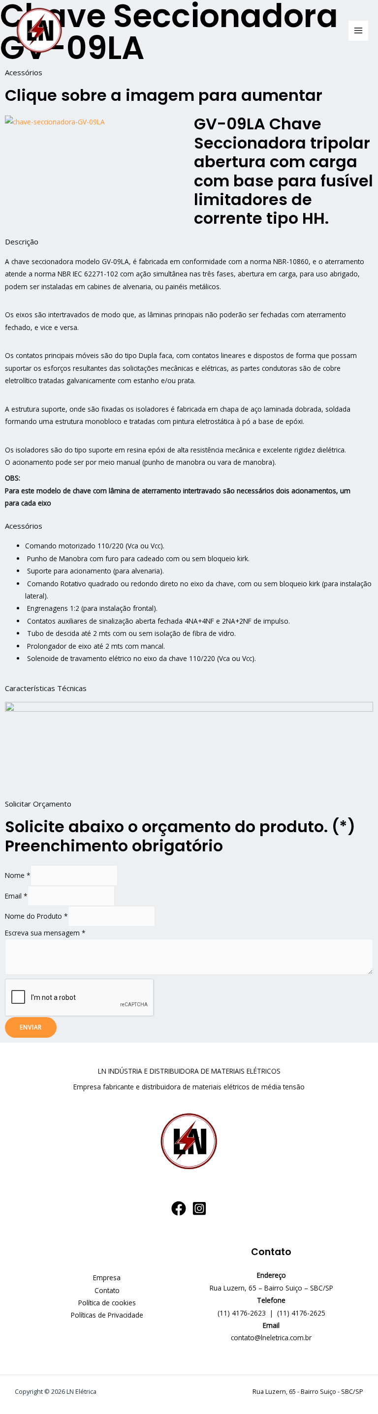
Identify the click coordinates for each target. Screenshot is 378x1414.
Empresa (107, 1277)
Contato (107, 1290)
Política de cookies (107, 1302)
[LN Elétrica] (39, 31)
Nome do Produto (36, 916)
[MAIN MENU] (358, 31)
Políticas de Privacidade (107, 1315)
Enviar (31, 1027)
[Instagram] (199, 1208)
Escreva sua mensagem (45, 932)
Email (16, 896)
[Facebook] (178, 1208)
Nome (18, 875)
